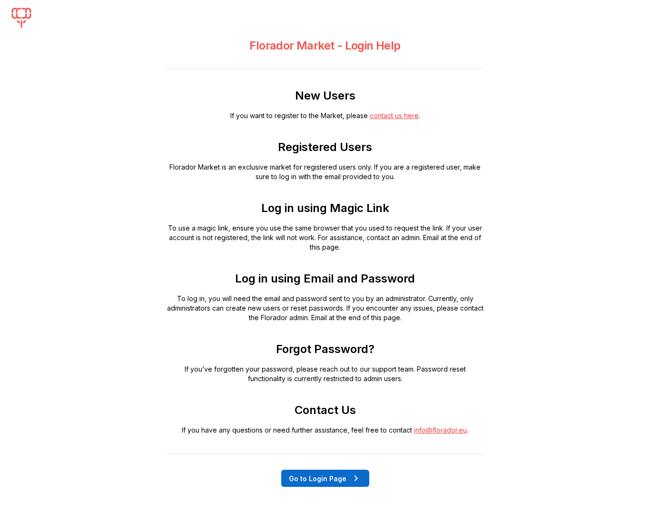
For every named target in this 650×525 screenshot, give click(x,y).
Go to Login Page (317, 479)
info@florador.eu (440, 430)
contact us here (394, 115)
